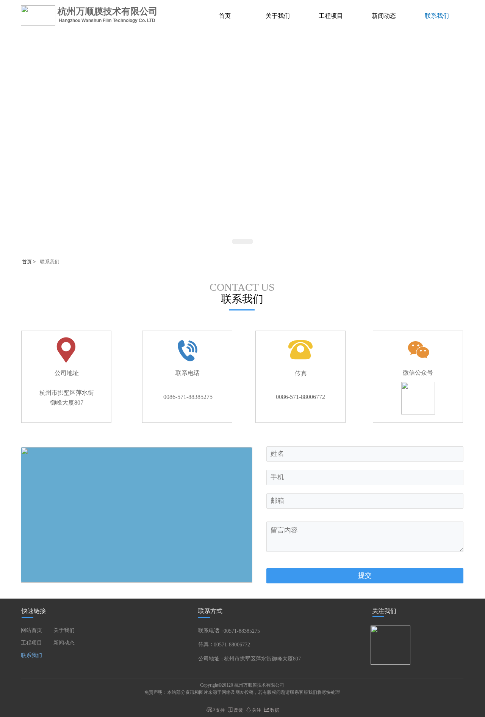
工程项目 (331, 16)
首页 (225, 16)
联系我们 (437, 16)
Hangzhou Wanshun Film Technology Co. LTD (109, 20)
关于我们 (278, 16)
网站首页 (31, 630)
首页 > (29, 262)
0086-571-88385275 (188, 397)
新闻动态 (384, 16)
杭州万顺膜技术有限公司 (108, 11)
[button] (242, 241)
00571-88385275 (242, 631)
